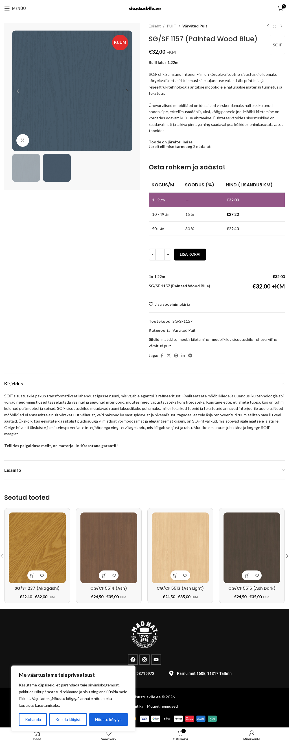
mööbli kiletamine (194, 339)
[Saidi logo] (144, 8)
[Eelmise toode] (267, 26)
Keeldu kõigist (68, 719)
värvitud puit (160, 345)
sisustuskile (242, 339)
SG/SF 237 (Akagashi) (37, 588)
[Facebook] (133, 659)
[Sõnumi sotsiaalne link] (190, 355)
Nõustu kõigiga (108, 719)
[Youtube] (156, 659)
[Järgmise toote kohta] (281, 26)
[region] (73, 699)
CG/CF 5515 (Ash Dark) (251, 588)
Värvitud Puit (194, 25)
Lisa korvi (190, 254)
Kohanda (33, 719)
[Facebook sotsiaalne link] (161, 355)
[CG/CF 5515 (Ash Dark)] (252, 547)
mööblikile (220, 339)
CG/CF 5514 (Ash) (108, 588)
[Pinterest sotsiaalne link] (176, 355)
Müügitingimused (162, 706)
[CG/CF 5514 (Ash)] (108, 547)
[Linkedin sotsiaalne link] (183, 355)
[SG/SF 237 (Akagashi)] (37, 547)
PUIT (171, 25)
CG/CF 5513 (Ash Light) (180, 588)
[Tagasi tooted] (274, 26)
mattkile (168, 339)
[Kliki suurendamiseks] (22, 140)
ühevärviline (266, 339)
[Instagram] (144, 659)
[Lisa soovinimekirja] (42, 575)
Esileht (155, 25)
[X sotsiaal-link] (168, 355)
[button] (17, 90)
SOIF (277, 44)
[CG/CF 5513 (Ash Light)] (180, 547)
